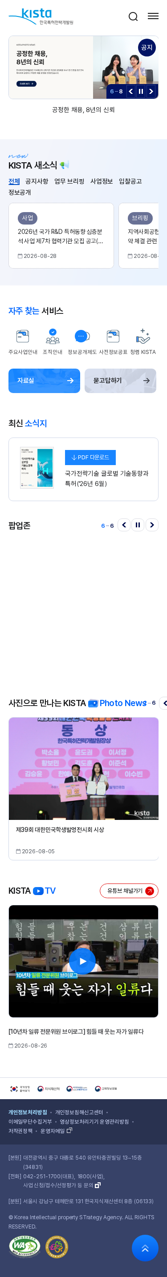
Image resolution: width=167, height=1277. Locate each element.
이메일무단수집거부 (30, 1122)
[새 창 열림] (83, 606)
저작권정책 (20, 1131)
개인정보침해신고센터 (79, 1112)
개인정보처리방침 (27, 1112)
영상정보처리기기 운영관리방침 (94, 1122)
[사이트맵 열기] (153, 16)
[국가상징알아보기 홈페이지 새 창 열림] (19, 1088)
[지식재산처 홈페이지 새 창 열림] (48, 1088)
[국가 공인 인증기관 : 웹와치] (24, 1248)
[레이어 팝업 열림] (133, 16)
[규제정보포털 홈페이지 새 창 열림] (106, 1088)
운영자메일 (53, 1131)
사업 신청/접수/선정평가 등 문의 (58, 1185)
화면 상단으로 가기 (145, 1248)
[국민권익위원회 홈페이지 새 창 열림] (77, 1088)
